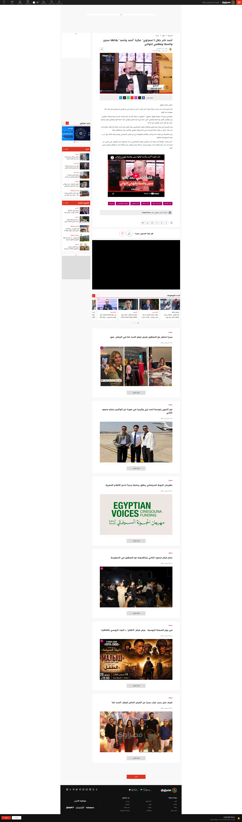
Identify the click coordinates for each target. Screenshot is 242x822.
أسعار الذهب (19, 4)
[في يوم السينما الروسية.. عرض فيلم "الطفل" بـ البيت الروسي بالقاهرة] (136, 660)
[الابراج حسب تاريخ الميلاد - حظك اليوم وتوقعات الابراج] (76, 133)
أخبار (87, 149)
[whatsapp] (83, 790)
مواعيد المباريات (59, 4)
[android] (145, 789)
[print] (147, 223)
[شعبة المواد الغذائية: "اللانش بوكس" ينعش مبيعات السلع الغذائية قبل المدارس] (84, 210)
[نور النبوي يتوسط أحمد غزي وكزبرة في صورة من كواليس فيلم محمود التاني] (136, 443)
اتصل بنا (127, 804)
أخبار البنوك (148, 801)
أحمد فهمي (135, 203)
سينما (157, 35)
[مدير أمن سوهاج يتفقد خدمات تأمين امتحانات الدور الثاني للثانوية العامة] (84, 219)
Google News (146, 212)
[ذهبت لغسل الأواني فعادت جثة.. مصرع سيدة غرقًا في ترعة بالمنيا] (84, 193)
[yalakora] (90, 807)
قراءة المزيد (136, 392)
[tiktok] (77, 790)
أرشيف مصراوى (51, 4)
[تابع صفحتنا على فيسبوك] (143, 97)
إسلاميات (149, 810)
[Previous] (97, 295)
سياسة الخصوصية (125, 810)
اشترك (6, 818)
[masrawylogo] (167, 790)
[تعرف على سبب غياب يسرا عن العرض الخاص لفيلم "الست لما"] (136, 732)
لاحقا (16, 818)
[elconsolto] (80, 807)
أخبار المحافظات (74, 191)
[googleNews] (67, 790)
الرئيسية (170, 35)
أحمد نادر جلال (157, 203)
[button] (239, 2)
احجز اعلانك (127, 807)
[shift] (70, 807)
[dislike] (122, 234)
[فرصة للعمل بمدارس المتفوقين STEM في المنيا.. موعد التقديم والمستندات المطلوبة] (84, 246)
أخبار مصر (76, 163)
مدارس (77, 208)
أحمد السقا (146, 203)
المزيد (136, 777)
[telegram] (80, 790)
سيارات (149, 807)
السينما (111, 203)
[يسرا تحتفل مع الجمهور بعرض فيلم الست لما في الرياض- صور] (136, 367)
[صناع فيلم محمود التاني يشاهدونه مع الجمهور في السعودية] (136, 588)
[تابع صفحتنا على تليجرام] (120, 97)
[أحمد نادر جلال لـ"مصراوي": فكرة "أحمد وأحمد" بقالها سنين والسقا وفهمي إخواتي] (166, 223)
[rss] (70, 790)
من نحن (128, 801)
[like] (129, 234)
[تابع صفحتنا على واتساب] (128, 97)
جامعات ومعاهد (74, 226)
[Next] (93, 295)
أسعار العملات (28, 4)
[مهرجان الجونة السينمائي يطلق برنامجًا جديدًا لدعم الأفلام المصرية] (136, 515)
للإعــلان (12, 4)
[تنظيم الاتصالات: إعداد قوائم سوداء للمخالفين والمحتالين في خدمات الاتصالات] (84, 184)
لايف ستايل (174, 810)
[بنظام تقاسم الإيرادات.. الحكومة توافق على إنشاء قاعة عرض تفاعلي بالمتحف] (84, 175)
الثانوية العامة (83, 202)
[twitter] (93, 790)
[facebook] (97, 790)
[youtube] (87, 790)
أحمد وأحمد (167, 203)
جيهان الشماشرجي (122, 203)
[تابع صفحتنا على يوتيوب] (132, 97)
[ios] (133, 789)
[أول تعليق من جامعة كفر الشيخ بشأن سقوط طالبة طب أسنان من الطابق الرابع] (84, 228)
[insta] (90, 790)
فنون (163, 35)
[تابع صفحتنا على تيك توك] (124, 97)
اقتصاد (77, 154)
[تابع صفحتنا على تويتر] (139, 97)
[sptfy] (74, 790)
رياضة (175, 807)
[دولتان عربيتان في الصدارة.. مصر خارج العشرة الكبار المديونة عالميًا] (84, 156)
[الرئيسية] (228, 2)
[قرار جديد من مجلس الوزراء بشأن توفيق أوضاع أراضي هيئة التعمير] (84, 165)
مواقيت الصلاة (44, 4)
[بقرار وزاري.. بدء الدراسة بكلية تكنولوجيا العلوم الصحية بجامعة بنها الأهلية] (84, 237)
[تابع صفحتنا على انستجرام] (135, 97)
